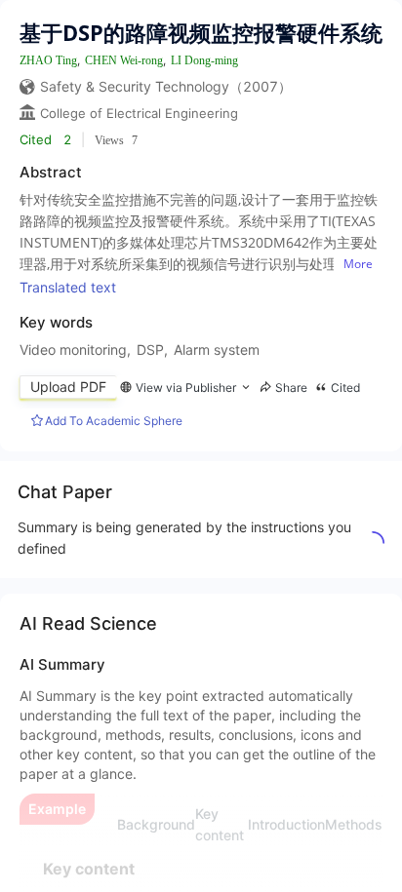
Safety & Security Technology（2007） (166, 86)
